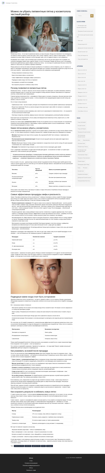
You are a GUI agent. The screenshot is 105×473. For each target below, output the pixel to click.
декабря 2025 (82, 100)
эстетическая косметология (81, 136)
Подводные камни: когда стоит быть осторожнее (24, 80)
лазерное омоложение (84, 158)
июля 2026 (82, 74)
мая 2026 (81, 81)
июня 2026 (82, 77)
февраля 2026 (82, 92)
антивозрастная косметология (82, 150)
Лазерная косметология (85, 31)
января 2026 (82, 96)
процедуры (49, 446)
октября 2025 (83, 107)
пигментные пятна (19, 446)
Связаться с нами (31, 470)
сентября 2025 (83, 111)
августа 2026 (82, 70)
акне (79, 140)
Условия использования (31, 463)
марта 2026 (82, 89)
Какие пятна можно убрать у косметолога (23, 75)
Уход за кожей (83, 59)
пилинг (43, 446)
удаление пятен (36, 446)
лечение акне (81, 143)
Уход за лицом (83, 55)
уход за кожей (82, 122)
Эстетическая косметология (85, 36)
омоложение (86, 140)
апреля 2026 (82, 85)
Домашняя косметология (85, 48)
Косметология (82, 52)
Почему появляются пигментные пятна (22, 73)
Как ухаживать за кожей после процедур (22, 82)
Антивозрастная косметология (81, 26)
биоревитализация (83, 174)
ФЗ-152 (31, 468)
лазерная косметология (84, 132)
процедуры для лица (83, 164)
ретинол (85, 168)
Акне (80, 40)
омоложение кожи (83, 155)
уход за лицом (82, 129)
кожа (79, 168)
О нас (31, 461)
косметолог (27, 446)
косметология (81, 126)
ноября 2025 (82, 104)
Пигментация (82, 44)
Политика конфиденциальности (31, 466)
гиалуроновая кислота (84, 181)
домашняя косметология (84, 178)
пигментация (81, 161)
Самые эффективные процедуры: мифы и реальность (26, 78)
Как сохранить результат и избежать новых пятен (25, 85)
